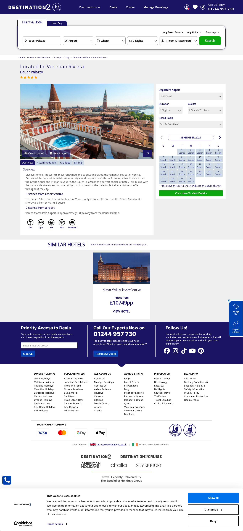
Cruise (130, 7)
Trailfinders (160, 396)
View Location (35, 153)
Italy (67, 57)
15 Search (182, 165)
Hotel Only (57, 23)
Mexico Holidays (43, 396)
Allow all (213, 497)
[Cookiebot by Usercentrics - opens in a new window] (23, 524)
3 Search (200, 151)
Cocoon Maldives (73, 389)
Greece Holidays (43, 399)
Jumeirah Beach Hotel (76, 382)
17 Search (200, 165)
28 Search (173, 180)
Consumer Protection (196, 396)
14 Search (173, 165)
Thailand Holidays (43, 385)
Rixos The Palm (72, 385)
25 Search (209, 172)
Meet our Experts (134, 392)
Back (22, 57)
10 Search (200, 158)
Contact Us (100, 385)
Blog (126, 389)
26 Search (218, 172)
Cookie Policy (191, 399)
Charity (98, 410)
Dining (78, 162)
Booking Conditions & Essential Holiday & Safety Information (196, 386)
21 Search (173, 172)
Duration (164, 104)
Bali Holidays (41, 410)
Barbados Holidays (44, 392)
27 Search (163, 180)
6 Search (163, 158)
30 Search (191, 180)
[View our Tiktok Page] (184, 350)
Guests (192, 104)
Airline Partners (102, 389)
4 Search (209, 151)
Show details (55, 523)
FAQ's (127, 378)
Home (30, 57)
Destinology (160, 382)
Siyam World (70, 392)
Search (210, 41)
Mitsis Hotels (71, 410)
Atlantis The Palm (73, 378)
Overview (27, 162)
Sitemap (98, 399)
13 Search (163, 165)
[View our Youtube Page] (192, 350)
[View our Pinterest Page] (201, 350)
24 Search (200, 172)
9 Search (191, 158)
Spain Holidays (42, 403)
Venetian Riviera (81, 57)
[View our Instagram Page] (175, 350)
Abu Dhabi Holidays (45, 407)
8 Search (182, 158)
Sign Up (28, 353)
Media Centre (101, 403)
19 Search (218, 165)
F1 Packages (131, 385)
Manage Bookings (156, 7)
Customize (211, 509)
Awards (98, 407)
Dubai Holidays (42, 378)
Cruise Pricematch (164, 403)
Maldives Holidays (44, 382)
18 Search (209, 165)
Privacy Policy (191, 392)
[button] (26, 121)
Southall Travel (162, 392)
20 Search (163, 172)
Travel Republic (162, 399)
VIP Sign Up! (236, 313)
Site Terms (190, 378)
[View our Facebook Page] (167, 350)
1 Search (182, 151)
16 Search (191, 165)
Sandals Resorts (73, 403)
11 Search (209, 158)
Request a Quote (236, 330)
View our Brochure (134, 407)
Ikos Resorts (71, 407)
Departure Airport (169, 89)
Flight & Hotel (32, 22)
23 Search (191, 172)
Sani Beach (70, 396)
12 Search (218, 158)
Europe (57, 57)
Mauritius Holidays (44, 389)
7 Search (173, 158)
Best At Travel (162, 378)
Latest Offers (131, 382)
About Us (99, 378)
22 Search (182, 172)
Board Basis (166, 118)
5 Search (218, 151)
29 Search (182, 180)
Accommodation (46, 162)
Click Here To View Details (191, 193)
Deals (113, 7)
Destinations (88, 7)
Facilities (65, 162)
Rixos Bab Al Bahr (73, 399)
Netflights (159, 389)
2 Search (191, 151)
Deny (213, 521)
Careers (98, 396)
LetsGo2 (159, 385)
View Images (60, 153)
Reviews (98, 392)
